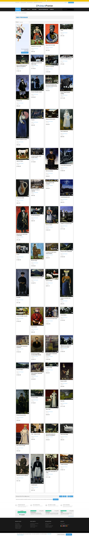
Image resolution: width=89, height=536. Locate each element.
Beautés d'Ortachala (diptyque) (66, 58)
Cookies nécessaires (61, 534)
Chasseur (33, 119)
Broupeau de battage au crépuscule (35, 190)
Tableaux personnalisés (43, 9)
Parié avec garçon (49, 224)
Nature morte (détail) (20, 197)
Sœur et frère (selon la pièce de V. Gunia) (51, 472)
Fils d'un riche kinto (49, 170)
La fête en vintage (49, 367)
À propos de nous (17, 524)
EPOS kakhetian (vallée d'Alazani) (50, 183)
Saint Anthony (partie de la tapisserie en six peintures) (50, 435)
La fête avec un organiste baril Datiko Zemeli (36, 63)
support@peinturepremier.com (64, 524)
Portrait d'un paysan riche (21, 415)
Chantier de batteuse (64, 464)
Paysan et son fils (63, 381)
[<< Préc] (61, 496)
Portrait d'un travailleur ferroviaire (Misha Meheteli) (36, 354)
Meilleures (34, 9)
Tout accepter (69, 534)
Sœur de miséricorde (64, 131)
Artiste (17, 9)
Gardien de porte (34, 484)
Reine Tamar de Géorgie (21, 445)
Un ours (18, 254)
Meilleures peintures (48, 523)
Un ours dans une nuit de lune (66, 165)
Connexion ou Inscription (38, 2)
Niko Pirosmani (35, 48)
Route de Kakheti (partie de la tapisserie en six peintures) (22, 66)
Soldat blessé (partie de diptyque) (22, 475)
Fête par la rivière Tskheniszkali (66, 251)
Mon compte (17, 2)
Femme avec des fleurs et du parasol (65, 299)
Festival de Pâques (20, 369)
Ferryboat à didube (34, 397)
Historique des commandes (34, 523)
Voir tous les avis (71, 516)
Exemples (52, 9)
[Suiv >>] (71, 496)
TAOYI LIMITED (62, 523)
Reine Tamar (48, 409)
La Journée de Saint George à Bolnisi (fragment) (51, 253)
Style (28, 9)
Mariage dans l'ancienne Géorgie (37, 277)
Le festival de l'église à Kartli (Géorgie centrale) (36, 157)
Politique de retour (17, 528)
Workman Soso (19, 100)
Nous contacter (30, 2)
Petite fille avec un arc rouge (36, 46)
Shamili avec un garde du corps (66, 223)
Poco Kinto (18, 297)
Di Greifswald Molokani (35, 215)
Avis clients (47, 524)
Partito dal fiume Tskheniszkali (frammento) (22, 347)
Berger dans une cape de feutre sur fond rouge (22, 235)
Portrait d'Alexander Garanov (36, 91)
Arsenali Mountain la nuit (65, 197)
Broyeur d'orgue (34, 260)
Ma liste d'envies (23, 2)
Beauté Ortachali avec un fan (22, 139)
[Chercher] (73, 9)
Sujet (23, 9)
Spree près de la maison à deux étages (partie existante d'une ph (51, 85)
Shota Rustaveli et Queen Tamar (51, 318)
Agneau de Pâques (49, 280)
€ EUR (65, 2)
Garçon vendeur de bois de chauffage (65, 93)
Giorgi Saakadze (34, 326)
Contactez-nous (55, 499)
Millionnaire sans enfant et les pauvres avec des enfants (66, 346)
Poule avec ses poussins (50, 66)
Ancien (62, 30)
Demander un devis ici (25, 52)
